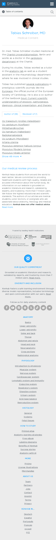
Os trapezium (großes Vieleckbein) (21, 121)
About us (28, 476)
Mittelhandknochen (13, 128)
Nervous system (28, 373)
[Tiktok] (37, 307)
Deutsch (28, 514)
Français (28, 525)
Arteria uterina (10, 142)
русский (28, 529)
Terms (28, 500)
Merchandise (28, 471)
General (28, 413)
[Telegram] (49, 307)
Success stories (28, 450)
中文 (28, 533)
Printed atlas (28, 431)
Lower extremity (28, 330)
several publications (37, 84)
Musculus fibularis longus (16, 149)
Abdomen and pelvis (28, 341)
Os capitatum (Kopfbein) (15, 124)
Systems (28, 417)
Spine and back (28, 333)
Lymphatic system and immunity (28, 381)
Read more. (35, 278)
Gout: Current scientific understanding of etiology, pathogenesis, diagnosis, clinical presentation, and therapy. (27, 102)
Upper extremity (28, 326)
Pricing (28, 464)
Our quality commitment (28, 267)
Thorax (28, 337)
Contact (28, 493)
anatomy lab (16, 71)
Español (28, 518)
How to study (28, 426)
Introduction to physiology (28, 366)
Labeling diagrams (28, 442)
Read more (7, 207)
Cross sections (28, 352)
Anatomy (28, 317)
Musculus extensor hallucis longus (21, 146)
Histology (28, 408)
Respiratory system (28, 388)
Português (28, 522)
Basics (28, 322)
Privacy (28, 504)
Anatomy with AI (28, 453)
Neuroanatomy (28, 348)
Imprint (28, 496)
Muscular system (28, 370)
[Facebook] (6, 307)
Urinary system (27, 395)
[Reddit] (43, 307)
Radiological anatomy (28, 355)
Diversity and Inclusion (28, 283)
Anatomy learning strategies (28, 435)
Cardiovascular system (28, 377)
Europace (7, 91)
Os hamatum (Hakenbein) (16, 131)
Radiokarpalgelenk (12, 135)
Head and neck (28, 344)
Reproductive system (28, 403)
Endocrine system (28, 384)
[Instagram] (19, 307)
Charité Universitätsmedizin (22, 54)
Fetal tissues (28, 421)
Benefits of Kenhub (28, 446)
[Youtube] (12, 307)
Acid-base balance (28, 399)
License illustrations (28, 467)
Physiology (28, 361)
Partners (28, 485)
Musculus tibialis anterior (16, 153)
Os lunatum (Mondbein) (15, 139)
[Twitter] (31, 307)
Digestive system (27, 392)
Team (28, 482)
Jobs (28, 489)
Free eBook (28, 439)
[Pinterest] (25, 307)
